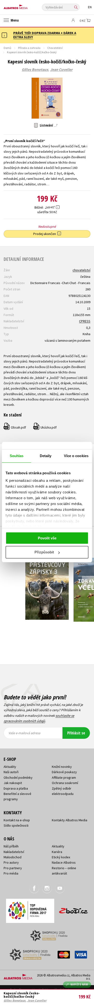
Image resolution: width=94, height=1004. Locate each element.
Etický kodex (61, 857)
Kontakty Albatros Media (69, 820)
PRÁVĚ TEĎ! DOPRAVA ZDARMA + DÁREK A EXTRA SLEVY (44, 35)
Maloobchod (12, 857)
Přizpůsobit (44, 552)
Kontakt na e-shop (17, 820)
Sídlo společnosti (16, 825)
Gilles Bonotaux (35, 70)
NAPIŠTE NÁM (79, 984)
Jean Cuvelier (61, 70)
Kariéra (57, 852)
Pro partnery (13, 868)
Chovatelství (55, 48)
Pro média (11, 873)
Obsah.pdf (15, 427)
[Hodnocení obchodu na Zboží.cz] (73, 909)
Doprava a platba (16, 788)
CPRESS (84, 321)
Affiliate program (64, 777)
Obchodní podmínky (18, 777)
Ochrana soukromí (65, 783)
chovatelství (81, 270)
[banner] (25, 5)
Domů (7, 48)
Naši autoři (11, 772)
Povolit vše (47, 538)
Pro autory (11, 862)
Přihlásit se (76, 733)
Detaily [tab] (46, 456)
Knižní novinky (62, 766)
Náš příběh (11, 846)
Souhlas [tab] (17, 456)
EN (90, 7)
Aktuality (10, 766)
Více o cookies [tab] (76, 456)
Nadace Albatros (64, 862)
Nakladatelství (14, 852)
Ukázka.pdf (45, 427)
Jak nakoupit (13, 783)
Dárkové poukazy (64, 772)
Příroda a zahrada (29, 48)
